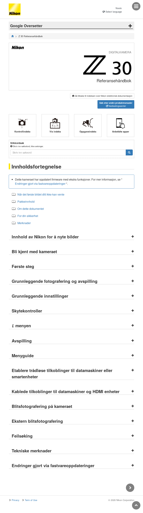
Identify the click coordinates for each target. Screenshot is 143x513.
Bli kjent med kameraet (34, 251)
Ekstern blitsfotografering (37, 421)
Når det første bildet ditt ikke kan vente (40, 194)
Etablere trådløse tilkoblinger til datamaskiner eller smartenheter (62, 373)
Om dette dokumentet (30, 209)
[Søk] (129, 152)
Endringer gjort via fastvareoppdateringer (40, 184)
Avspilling (22, 341)
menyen (21, 325)
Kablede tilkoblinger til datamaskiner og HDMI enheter (65, 391)
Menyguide (23, 355)
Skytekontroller (27, 311)
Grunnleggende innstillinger (40, 296)
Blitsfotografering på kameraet (42, 406)
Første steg (23, 266)
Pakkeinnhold (26, 202)
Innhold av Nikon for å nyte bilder (45, 237)
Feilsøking (22, 436)
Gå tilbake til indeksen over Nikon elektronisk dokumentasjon (103, 95)
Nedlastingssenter (115, 104)
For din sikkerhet (27, 216)
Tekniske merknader (31, 451)
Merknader (24, 223)
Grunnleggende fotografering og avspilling (54, 281)
